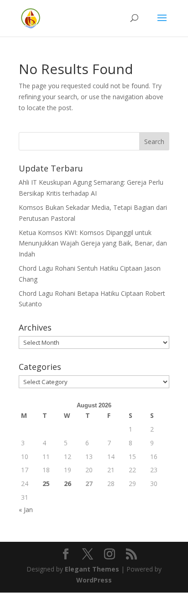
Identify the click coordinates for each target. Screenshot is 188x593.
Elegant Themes (92, 569)
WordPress (94, 580)
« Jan (26, 509)
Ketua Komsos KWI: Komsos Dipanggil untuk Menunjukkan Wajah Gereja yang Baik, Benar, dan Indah (93, 243)
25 (46, 483)
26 (67, 483)
